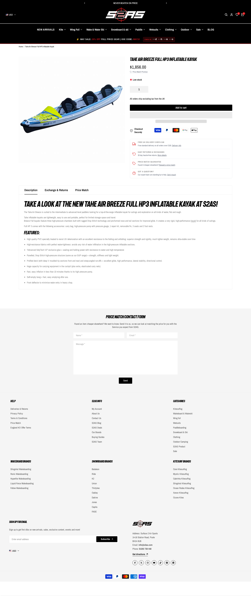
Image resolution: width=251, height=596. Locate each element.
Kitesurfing (177, 408)
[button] (181, 115)
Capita (94, 507)
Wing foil (177, 418)
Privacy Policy (16, 413)
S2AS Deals (97, 427)
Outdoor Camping (180, 441)
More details (162, 155)
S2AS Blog (96, 423)
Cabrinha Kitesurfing (181, 478)
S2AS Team (97, 441)
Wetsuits (177, 423)
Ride (94, 474)
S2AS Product (179, 446)
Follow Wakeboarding (19, 488)
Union (94, 483)
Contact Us (96, 418)
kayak (193, 220)
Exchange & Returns (56, 190)
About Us (96, 413)
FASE (94, 511)
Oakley (95, 492)
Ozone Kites (178, 497)
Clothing (176, 437)
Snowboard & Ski (180, 432)
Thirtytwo (96, 488)
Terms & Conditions (18, 418)
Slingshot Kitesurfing (182, 483)
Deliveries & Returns (19, 408)
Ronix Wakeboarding (19, 474)
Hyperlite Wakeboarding (20, 478)
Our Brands (96, 432)
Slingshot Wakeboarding (20, 469)
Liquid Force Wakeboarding (22, 483)
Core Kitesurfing (180, 469)
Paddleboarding (179, 427)
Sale (175, 451)
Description (30, 190)
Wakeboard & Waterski (183, 413)
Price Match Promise (140, 72)
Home (21, 46)
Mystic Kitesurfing (181, 474)
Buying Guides (98, 437)
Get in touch (171, 174)
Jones (94, 502)
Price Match (82, 190)
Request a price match (167, 165)
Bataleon (95, 469)
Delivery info (176, 145)
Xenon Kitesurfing (180, 492)
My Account (97, 408)
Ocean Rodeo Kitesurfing (183, 488)
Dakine (95, 497)
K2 (93, 478)
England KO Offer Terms (20, 427)
